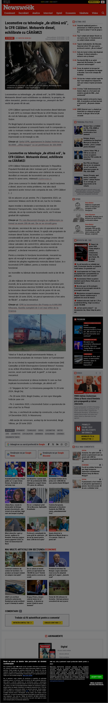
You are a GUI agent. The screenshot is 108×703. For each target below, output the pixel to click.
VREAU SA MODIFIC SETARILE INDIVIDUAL (96, 683)
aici (27, 691)
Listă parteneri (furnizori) (57, 681)
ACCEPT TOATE (96, 677)
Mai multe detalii (27, 675)
